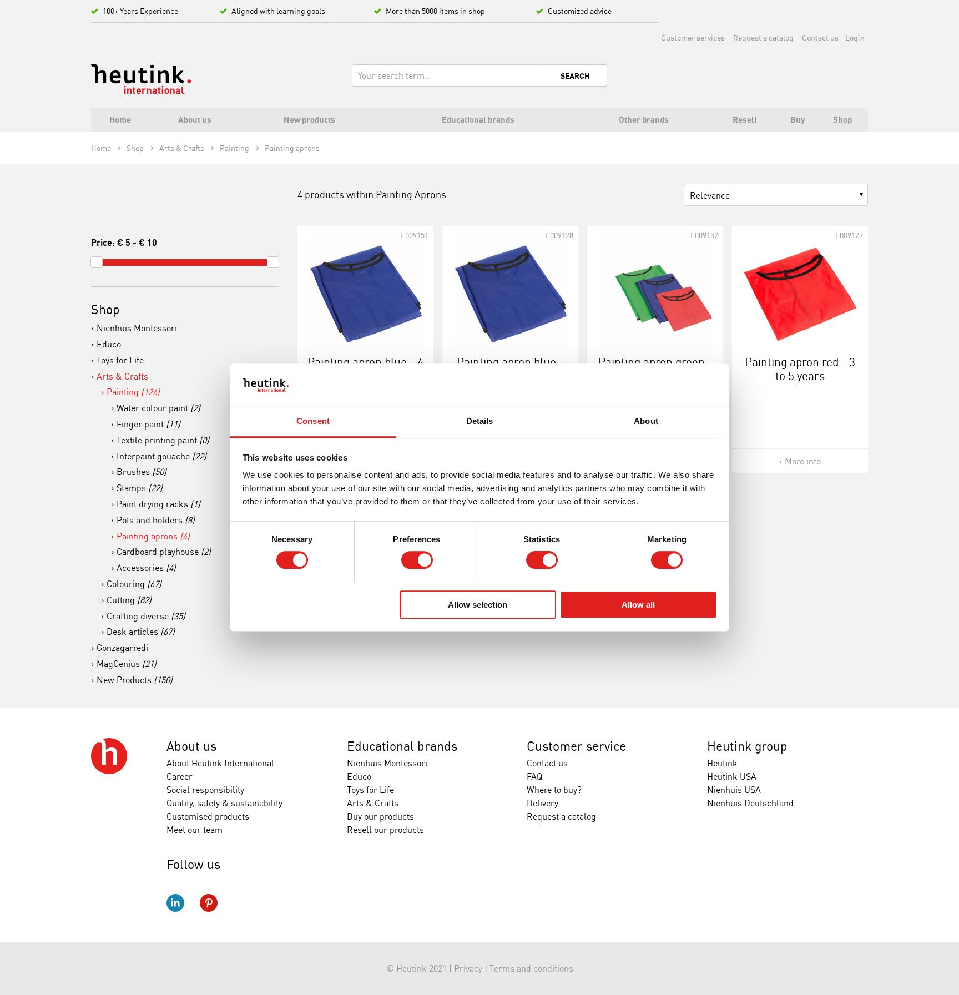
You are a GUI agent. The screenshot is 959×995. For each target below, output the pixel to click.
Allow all (638, 604)
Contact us (820, 37)
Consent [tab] (313, 421)
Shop (105, 309)
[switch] (417, 560)
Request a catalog (763, 37)
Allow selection (477, 604)
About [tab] (646, 421)
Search (575, 76)
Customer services (693, 37)
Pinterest (209, 903)
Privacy (468, 968)
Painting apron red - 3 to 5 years (800, 369)
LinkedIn (175, 903)
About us (191, 746)
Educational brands (402, 746)
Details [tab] (479, 421)
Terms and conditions (531, 968)
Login (855, 37)
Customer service (576, 746)
